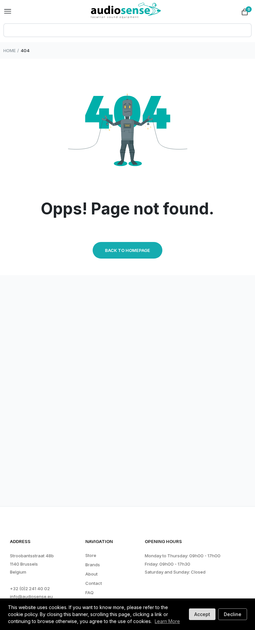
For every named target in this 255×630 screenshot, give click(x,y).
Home (9, 50)
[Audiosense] (126, 12)
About (91, 574)
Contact (93, 583)
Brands (92, 565)
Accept (202, 614)
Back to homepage (127, 250)
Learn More (167, 621)
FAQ (89, 593)
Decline (232, 614)
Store (90, 555)
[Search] (243, 30)
